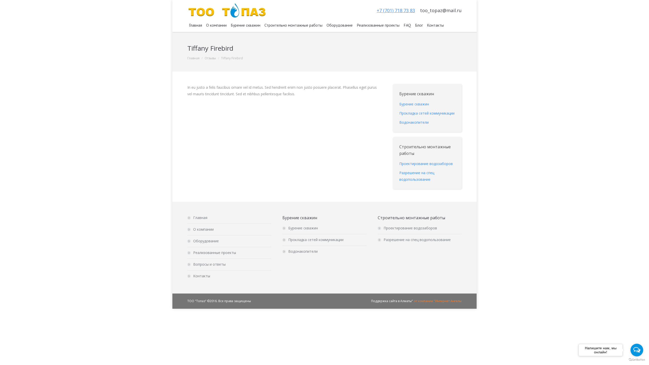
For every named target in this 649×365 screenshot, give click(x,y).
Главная (193, 58)
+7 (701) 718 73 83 (396, 10)
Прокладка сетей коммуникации (316, 239)
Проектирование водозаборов (410, 228)
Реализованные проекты (214, 252)
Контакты (201, 275)
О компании (203, 229)
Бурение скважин (303, 228)
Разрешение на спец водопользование (417, 239)
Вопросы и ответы (209, 264)
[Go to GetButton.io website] (637, 359)
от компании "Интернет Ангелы (438, 301)
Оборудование (206, 241)
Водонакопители (303, 251)
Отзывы (210, 58)
